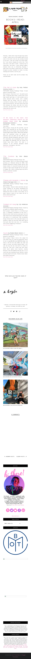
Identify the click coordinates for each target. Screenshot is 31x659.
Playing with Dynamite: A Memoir (15, 180)
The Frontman (9, 156)
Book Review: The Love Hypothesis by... (13, 405)
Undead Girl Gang (10, 204)
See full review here (8, 109)
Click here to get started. (18, 505)
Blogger (23, 0)
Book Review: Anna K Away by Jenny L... (13, 348)
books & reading (13, 16)
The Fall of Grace (10, 87)
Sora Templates (16, 655)
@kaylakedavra (15, 516)
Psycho (5, 233)
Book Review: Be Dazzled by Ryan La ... (13, 376)
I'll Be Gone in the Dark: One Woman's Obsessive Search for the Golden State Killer (15, 119)
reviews (21, 16)
